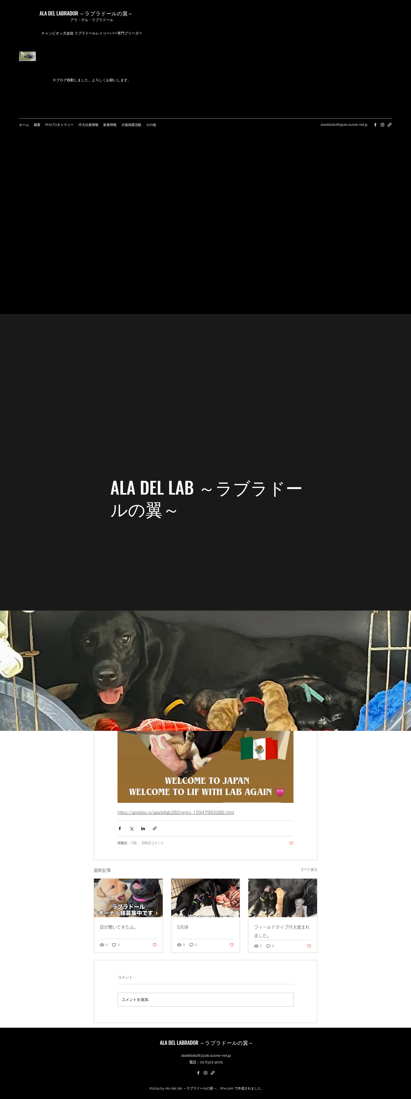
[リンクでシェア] (154, 828)
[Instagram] (382, 124)
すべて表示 (309, 869)
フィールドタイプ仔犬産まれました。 (282, 931)
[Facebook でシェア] (119, 828)
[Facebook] (375, 124)
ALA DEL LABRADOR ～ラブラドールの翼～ (86, 13)
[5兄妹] (205, 898)
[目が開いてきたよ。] (128, 898)
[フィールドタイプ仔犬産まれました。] (282, 898)
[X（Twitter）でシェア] (131, 828)
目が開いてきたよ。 (119, 927)
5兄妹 (182, 927)
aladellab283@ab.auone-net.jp (344, 124)
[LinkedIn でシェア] (143, 828)
